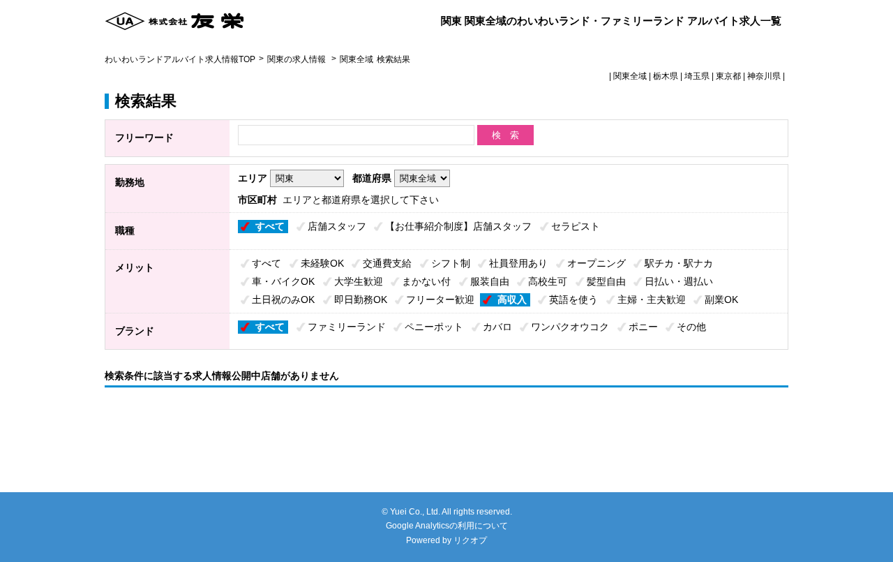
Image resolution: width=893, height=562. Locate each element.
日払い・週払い (679, 281)
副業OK (721, 299)
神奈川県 (764, 76)
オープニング (596, 263)
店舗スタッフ (337, 226)
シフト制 (450, 263)
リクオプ (470, 540)
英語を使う (573, 299)
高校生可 (547, 281)
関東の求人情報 (297, 59)
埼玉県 (697, 76)
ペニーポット (434, 326)
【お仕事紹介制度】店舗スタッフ (458, 226)
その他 (691, 326)
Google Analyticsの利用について (447, 526)
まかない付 (426, 281)
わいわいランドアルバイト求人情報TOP (180, 59)
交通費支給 (387, 263)
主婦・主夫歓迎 (651, 299)
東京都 (728, 76)
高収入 (512, 299)
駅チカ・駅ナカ (679, 263)
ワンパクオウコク (570, 326)
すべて (270, 226)
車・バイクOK (283, 281)
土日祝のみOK (283, 299)
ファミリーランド (347, 326)
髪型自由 (606, 281)
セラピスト (575, 226)
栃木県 (665, 76)
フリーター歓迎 (440, 299)
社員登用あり (518, 263)
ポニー (643, 326)
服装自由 (489, 281)
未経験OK (322, 263)
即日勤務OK (360, 299)
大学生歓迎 (358, 281)
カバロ (497, 326)
